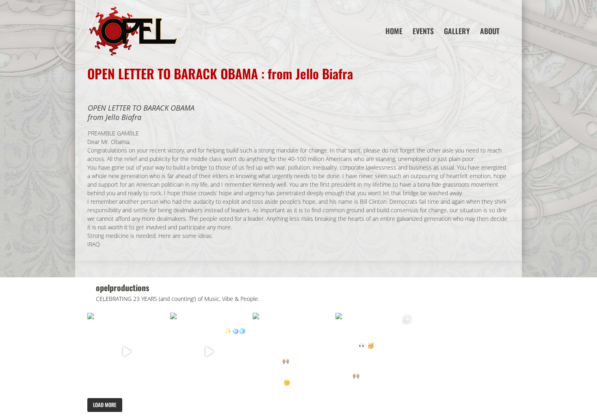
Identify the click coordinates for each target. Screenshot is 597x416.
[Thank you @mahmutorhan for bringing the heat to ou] (209, 352)
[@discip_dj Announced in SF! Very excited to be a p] (126, 352)
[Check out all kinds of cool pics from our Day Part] (374, 352)
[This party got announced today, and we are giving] (292, 352)
